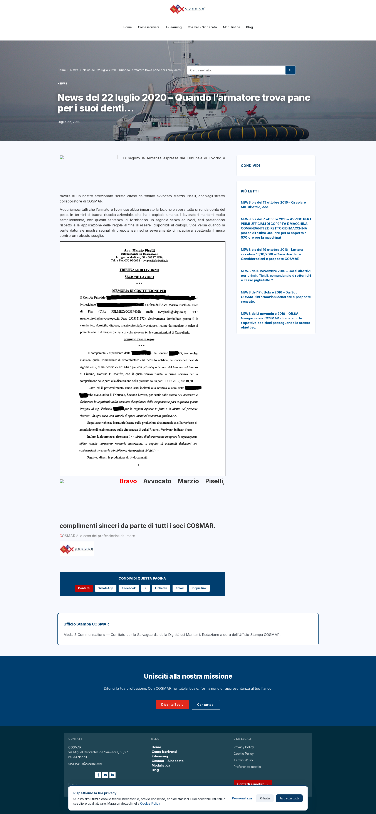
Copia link (199, 588)
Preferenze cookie (247, 766)
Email (180, 588)
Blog (249, 27)
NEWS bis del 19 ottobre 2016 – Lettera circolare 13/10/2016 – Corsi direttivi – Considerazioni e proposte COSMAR (272, 254)
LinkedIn (161, 588)
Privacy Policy (244, 747)
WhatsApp (105, 588)
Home (127, 27)
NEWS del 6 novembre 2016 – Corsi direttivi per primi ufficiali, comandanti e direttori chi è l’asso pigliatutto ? (276, 275)
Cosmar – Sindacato (202, 27)
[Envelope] (105, 775)
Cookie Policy (244, 753)
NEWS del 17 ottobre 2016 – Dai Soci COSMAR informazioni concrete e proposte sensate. (276, 296)
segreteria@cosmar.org (85, 763)
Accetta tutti (289, 798)
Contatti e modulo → (252, 784)
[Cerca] (290, 70)
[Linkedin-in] (112, 775)
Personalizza (242, 798)
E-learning (173, 27)
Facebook (129, 588)
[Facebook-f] (98, 775)
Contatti (84, 588)
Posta (72, 784)
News (74, 70)
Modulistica (231, 27)
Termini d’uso (243, 760)
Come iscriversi (149, 27)
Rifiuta (265, 798)
